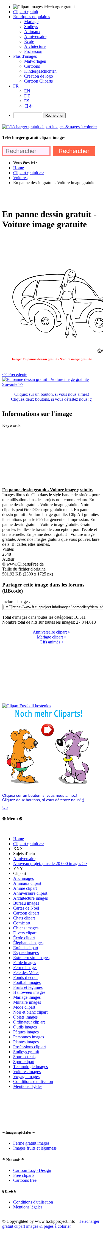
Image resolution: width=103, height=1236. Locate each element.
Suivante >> (12, 384)
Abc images (23, 878)
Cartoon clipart (26, 913)
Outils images (25, 1027)
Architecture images (30, 898)
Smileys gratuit (26, 1051)
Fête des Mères (26, 972)
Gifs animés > (52, 642)
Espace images (26, 952)
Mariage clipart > (51, 637)
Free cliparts (23, 1175)
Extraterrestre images (31, 957)
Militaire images (27, 1002)
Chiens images (25, 928)
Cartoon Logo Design (32, 1170)
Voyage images (26, 1076)
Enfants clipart (25, 947)
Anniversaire (24, 858)
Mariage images (27, 997)
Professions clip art (29, 1046)
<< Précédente (14, 374)
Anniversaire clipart (30, 893)
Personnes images (28, 1037)
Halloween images (29, 992)
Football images (27, 982)
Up (5, 807)
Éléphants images (28, 942)
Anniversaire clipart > (51, 632)
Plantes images (26, 1041)
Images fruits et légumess (35, 1148)
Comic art (21, 923)
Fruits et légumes (28, 987)
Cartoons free (25, 1180)
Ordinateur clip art (29, 1022)
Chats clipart (24, 918)
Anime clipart (25, 888)
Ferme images (25, 967)
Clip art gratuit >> (28, 843)
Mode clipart (24, 1007)
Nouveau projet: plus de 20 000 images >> (50, 863)
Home (18, 838)
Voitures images (27, 1071)
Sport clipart (23, 1061)
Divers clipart (25, 933)
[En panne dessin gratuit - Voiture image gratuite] (45, 379)
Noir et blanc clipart (30, 1012)
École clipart (24, 937)
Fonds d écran (25, 977)
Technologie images (30, 1066)
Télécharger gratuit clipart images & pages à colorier (50, 1224)
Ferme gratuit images (31, 1143)
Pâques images (26, 1032)
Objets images (25, 1017)
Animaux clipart (27, 883)
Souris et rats (24, 1056)
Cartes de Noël (26, 908)
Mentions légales (27, 1086)
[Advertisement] (51, 196)
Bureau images (26, 903)
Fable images (24, 962)
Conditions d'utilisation (33, 1081)
